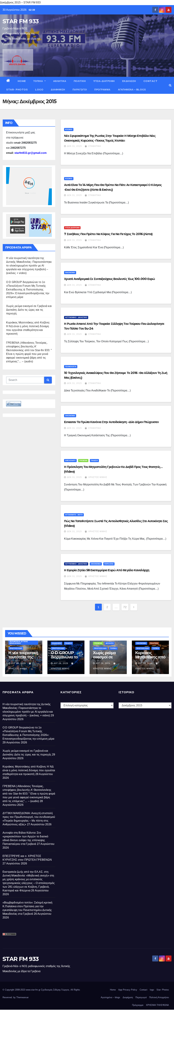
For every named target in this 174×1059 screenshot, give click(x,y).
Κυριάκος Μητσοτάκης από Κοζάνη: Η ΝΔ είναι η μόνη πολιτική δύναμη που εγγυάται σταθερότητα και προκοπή (29, 770)
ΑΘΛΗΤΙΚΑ (59, 81)
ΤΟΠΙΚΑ (38, 81)
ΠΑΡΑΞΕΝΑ (109, 564)
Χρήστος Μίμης (97, 477)
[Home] (8, 81)
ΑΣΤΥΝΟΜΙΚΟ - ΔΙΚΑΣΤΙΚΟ (76, 317)
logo (39, 89)
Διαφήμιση (58, 89)
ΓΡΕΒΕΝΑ (83, 460)
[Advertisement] (87, 1033)
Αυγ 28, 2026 (145, 663)
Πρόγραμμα (102, 89)
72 (125, 607)
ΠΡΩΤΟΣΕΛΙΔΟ (16, 648)
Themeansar (22, 997)
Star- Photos (17, 89)
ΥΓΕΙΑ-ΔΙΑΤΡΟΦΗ (104, 81)
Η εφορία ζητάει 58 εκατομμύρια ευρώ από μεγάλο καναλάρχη (106, 570)
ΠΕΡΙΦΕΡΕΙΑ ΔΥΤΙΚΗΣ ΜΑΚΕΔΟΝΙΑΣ (19, 642)
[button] (170, 85)
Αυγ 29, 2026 (18, 663)
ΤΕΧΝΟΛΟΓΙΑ (70, 366)
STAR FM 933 (21, 21)
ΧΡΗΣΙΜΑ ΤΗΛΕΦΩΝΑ (157, 1005)
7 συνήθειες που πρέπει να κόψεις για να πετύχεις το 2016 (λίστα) (108, 234)
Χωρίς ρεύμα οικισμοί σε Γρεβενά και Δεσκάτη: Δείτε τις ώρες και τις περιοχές (29, 310)
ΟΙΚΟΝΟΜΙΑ (70, 272)
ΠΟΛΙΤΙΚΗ (80, 81)
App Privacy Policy (127, 989)
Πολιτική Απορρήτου (159, 997)
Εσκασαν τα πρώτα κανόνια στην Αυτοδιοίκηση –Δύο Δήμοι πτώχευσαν (111, 422)
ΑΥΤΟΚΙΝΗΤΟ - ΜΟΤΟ (74, 515)
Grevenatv (70, 460)
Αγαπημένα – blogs (132, 89)
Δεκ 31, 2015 (74, 146)
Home (22, 81)
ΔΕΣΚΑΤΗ (110, 643)
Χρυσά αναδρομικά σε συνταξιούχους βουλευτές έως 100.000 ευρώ (109, 279)
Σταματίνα (94, 146)
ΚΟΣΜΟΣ (68, 129)
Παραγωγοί (80, 89)
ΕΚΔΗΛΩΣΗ (129, 81)
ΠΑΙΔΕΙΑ (94, 460)
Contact (150, 81)
